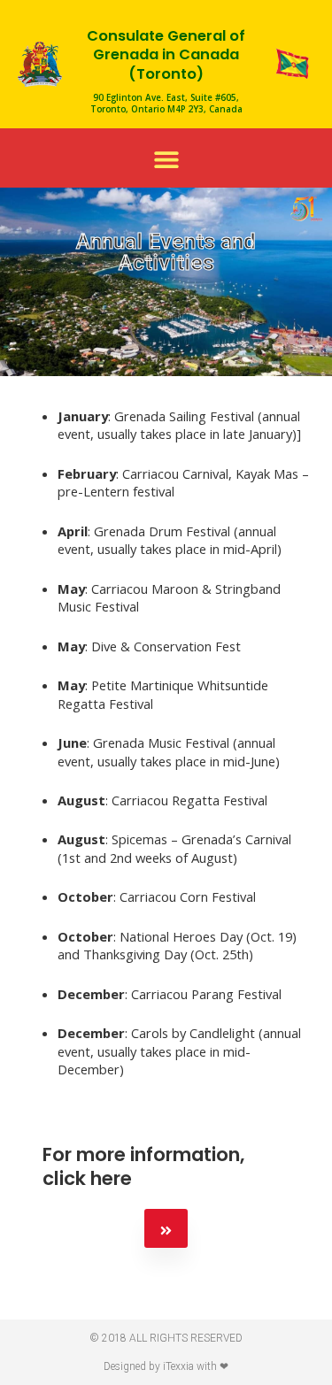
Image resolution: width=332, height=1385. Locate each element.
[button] (166, 160)
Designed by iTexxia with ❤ (166, 1366)
